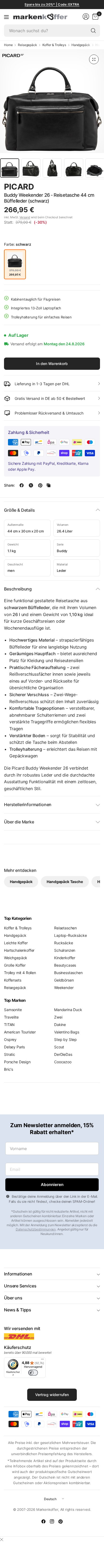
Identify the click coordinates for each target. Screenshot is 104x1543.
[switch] (33, 1373)
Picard (19, 186)
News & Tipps (17, 1309)
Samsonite (13, 1009)
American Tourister (20, 1032)
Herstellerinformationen (27, 804)
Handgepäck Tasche (65, 881)
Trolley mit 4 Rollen (20, 972)
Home (8, 45)
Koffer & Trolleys (54, 45)
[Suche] (93, 30)
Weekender (64, 987)
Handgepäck (80, 45)
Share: (9, 485)
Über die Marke (19, 821)
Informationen (18, 1274)
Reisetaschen (65, 928)
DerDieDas (63, 1054)
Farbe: (17, 244)
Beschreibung (18, 589)
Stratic (9, 1054)
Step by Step (65, 1039)
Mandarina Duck (68, 1009)
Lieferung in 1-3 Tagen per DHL (42, 383)
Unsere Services (20, 1285)
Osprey (10, 1039)
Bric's (8, 1069)
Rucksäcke (63, 943)
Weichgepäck (15, 957)
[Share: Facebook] (21, 485)
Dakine (60, 1024)
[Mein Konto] (86, 16)
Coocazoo (62, 1062)
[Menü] (42, 1360)
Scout (59, 1047)
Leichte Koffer (16, 943)
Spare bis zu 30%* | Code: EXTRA (52, 4)
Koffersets (12, 980)
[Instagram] (52, 1521)
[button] (85, 187)
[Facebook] (43, 1521)
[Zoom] (94, 59)
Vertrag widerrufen (52, 1394)
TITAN (9, 1024)
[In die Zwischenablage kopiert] (48, 485)
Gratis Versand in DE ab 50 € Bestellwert (50, 398)
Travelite (11, 1017)
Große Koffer (15, 965)
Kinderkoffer (64, 957)
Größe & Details (19, 510)
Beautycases (65, 965)
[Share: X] (30, 485)
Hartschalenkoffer (19, 950)
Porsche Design (17, 1062)
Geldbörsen (64, 980)
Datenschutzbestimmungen (36, 1229)
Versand (24, 217)
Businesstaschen (68, 972)
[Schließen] (1, 1539)
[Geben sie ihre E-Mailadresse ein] (52, 1184)
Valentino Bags (66, 1032)
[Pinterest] (60, 1521)
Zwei (58, 1017)
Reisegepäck (27, 45)
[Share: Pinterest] (40, 485)
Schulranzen (64, 950)
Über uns (13, 1297)
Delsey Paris (14, 1047)
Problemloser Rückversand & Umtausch (49, 413)
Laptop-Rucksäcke (70, 935)
